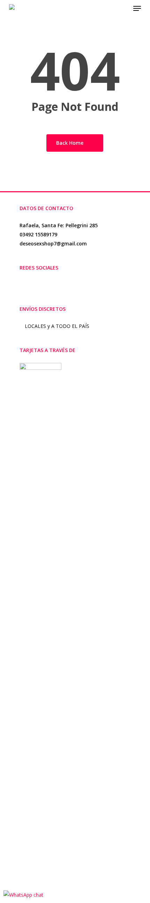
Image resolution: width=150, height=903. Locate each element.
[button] (137, 8)
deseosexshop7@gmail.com (53, 243)
